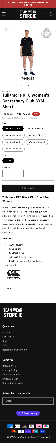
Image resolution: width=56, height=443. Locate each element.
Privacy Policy (9, 370)
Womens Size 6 (13, 128)
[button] (4, 14)
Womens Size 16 (37, 142)
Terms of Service (11, 374)
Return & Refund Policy (14, 349)
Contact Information (13, 383)
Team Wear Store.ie (23, 437)
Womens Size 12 (37, 135)
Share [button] (8, 288)
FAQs (5, 345)
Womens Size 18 (14, 148)
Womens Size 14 (13, 142)
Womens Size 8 (35, 128)
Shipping (16, 118)
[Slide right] (34, 85)
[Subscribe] (50, 401)
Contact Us (8, 336)
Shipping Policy (10, 379)
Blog (4, 341)
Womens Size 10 (14, 135)
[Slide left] (21, 85)
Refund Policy (9, 366)
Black (8, 160)
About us (7, 332)
